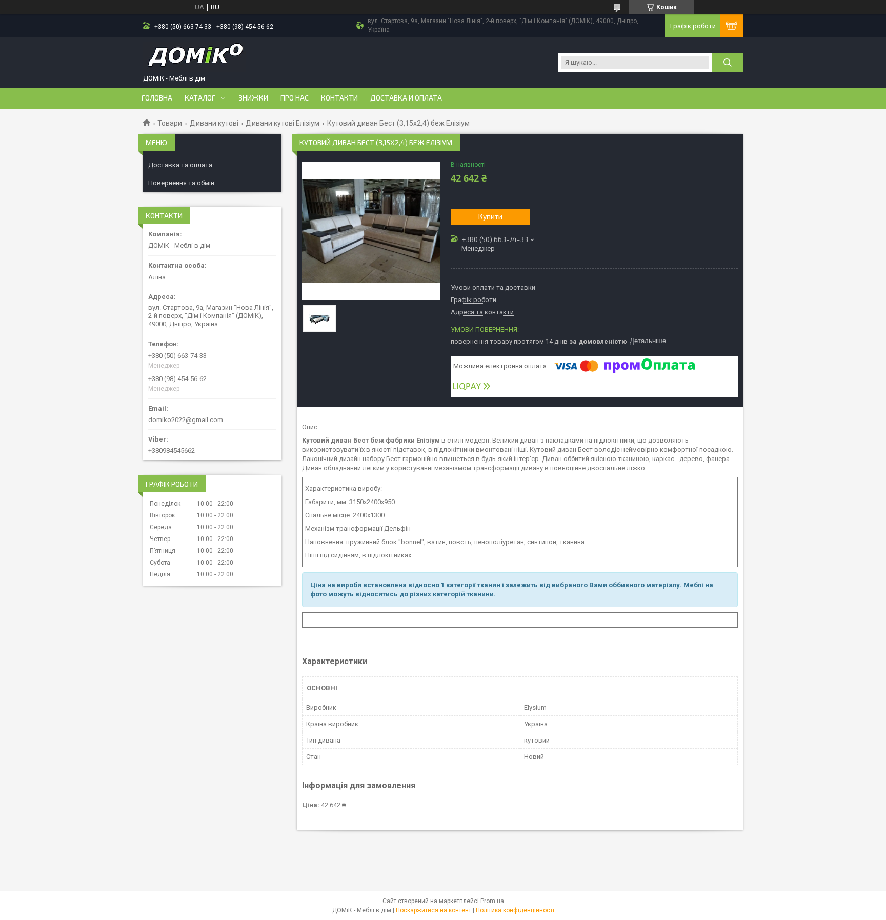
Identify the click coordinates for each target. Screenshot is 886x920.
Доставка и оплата (406, 98)
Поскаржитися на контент (433, 910)
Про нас (294, 98)
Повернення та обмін (181, 183)
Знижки (253, 98)
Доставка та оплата (180, 165)
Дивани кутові (214, 123)
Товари (169, 123)
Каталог (200, 98)
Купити (490, 216)
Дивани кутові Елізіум (282, 123)
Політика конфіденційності (515, 910)
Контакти (339, 98)
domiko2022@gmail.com (185, 420)
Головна (157, 98)
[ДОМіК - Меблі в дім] (194, 58)
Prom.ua (492, 901)
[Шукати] (727, 62)
